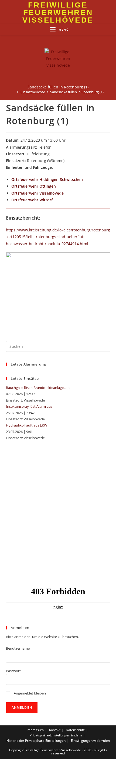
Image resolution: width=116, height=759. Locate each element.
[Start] (14, 91)
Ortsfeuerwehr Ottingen (33, 186)
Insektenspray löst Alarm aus (29, 406)
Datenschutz (75, 730)
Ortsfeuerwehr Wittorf (32, 199)
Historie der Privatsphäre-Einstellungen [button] (36, 740)
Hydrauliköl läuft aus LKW (26, 425)
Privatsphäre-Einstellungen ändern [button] (56, 735)
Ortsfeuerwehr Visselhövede (37, 193)
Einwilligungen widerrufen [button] (90, 740)
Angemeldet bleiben (29, 693)
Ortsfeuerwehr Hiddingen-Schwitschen (47, 179)
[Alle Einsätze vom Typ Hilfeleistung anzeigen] (52, 154)
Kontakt (54, 730)
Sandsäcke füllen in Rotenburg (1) (77, 91)
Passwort (13, 670)
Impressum (35, 730)
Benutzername (18, 648)
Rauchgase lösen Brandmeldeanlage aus (38, 387)
